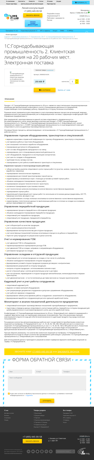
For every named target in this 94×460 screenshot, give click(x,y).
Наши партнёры (11, 4)
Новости (32, 1)
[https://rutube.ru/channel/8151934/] (42, 451)
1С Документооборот (39, 415)
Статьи (40, 1)
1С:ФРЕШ (70, 31)
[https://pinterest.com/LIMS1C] (46, 451)
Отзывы (50, 1)
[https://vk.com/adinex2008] (28, 451)
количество (65, 81)
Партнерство (51, 4)
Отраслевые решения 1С (29, 31)
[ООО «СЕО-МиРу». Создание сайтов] (84, 451)
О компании (10, 1)
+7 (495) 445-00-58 (32, 436)
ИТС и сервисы (45, 31)
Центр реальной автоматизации (32, 4)
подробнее (29, 395)
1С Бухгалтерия (38, 413)
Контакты (21, 1)
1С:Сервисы (66, 420)
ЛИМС (62, 31)
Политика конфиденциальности (13, 453)
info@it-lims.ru (85, 16)
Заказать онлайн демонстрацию (33, 23)
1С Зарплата (37, 418)
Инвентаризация (11, 34)
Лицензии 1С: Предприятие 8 (41, 427)
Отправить (47, 401)
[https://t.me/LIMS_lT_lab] (51, 451)
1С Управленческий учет (40, 424)
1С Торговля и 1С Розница (40, 422)
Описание (9, 99)
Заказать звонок (32, 15)
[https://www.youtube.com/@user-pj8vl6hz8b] (33, 451)
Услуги (55, 31)
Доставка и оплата (9, 413)
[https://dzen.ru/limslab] (37, 451)
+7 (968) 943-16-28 (81, 13)
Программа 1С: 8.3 (12, 31)
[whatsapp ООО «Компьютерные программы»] (89, 12)
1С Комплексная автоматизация (42, 420)
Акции (58, 1)
